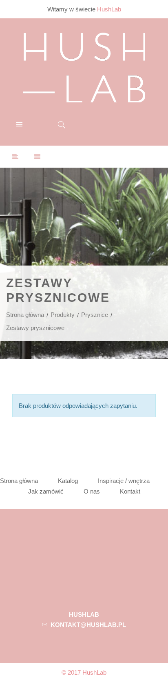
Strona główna (25, 314)
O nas (92, 491)
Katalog (68, 480)
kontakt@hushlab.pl (88, 624)
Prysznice (94, 314)
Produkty (63, 314)
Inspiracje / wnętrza (124, 480)
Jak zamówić (46, 491)
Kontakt (130, 491)
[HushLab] (84, 66)
